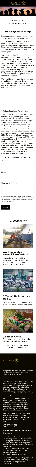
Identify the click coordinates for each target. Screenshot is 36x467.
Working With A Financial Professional (16, 253)
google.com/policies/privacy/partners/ (16, 448)
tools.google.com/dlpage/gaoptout (14, 454)
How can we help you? (10, 183)
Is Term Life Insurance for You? (16, 297)
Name (3, 161)
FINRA (19, 402)
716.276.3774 (7, 374)
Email (3, 172)
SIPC (23, 402)
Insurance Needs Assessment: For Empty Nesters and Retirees (16, 339)
